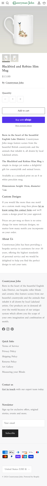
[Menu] (3, 3)
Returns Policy (9, 362)
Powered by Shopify (31, 477)
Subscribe (10, 433)
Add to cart (23, 111)
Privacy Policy (9, 351)
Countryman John (15, 83)
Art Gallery (7, 367)
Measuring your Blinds (13, 372)
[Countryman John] (23, 3)
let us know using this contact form (23, 208)
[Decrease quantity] (5, 99)
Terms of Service (10, 346)
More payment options (23, 126)
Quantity (6, 93)
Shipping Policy (9, 356)
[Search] (8, 3)
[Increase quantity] (20, 99)
